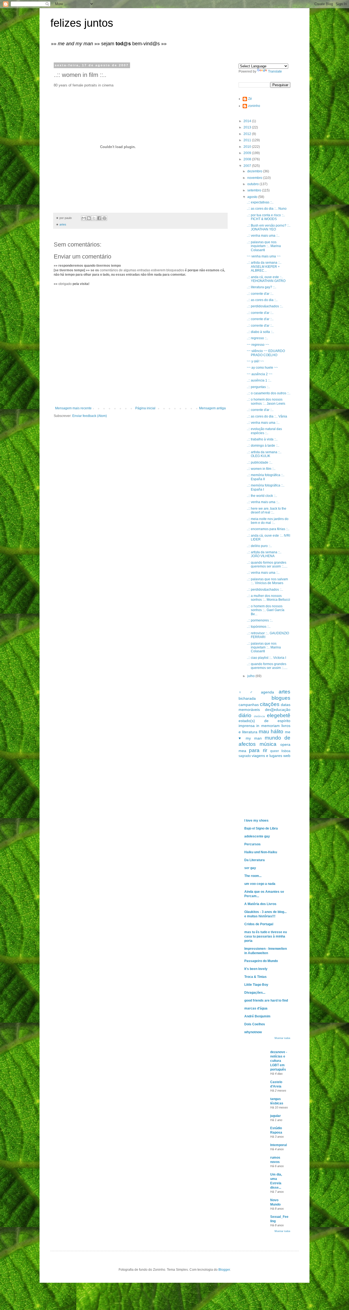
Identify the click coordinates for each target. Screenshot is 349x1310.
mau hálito (271, 731)
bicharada (247, 698)
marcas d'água (255, 1008)
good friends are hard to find (266, 1000)
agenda (267, 692)
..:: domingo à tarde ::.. (263, 445)
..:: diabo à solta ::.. (260, 332)
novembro (255, 178)
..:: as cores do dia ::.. (262, 300)
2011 (247, 140)
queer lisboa (280, 751)
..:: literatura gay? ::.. (261, 287)
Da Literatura (254, 860)
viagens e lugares (267, 755)
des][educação (277, 709)
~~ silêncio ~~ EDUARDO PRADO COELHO (266, 353)
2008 (247, 159)
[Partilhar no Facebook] (99, 218)
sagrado (245, 756)
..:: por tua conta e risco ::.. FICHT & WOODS (266, 217)
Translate (275, 71)
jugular (275, 1116)
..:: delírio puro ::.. (259, 546)
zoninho (254, 106)
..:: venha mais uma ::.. (263, 236)
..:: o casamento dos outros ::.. (268, 393)
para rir (258, 750)
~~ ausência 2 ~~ (259, 374)
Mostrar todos (282, 1038)
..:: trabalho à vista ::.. (262, 439)
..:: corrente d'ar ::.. (260, 294)
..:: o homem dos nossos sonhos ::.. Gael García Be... (265, 610)
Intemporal (278, 1145)
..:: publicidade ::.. (259, 462)
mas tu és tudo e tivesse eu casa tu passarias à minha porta (265, 936)
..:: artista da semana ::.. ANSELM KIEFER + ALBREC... (264, 266)
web (286, 755)
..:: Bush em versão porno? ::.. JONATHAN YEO (268, 227)
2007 (247, 166)
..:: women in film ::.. (261, 469)
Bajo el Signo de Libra (261, 828)
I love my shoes (256, 820)
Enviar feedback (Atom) (89, 416)
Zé (250, 99)
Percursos (252, 844)
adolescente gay (257, 836)
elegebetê (278, 715)
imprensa (247, 725)
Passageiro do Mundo (261, 961)
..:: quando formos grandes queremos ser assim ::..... (267, 564)
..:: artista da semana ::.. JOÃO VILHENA (264, 554)
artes (62, 224)
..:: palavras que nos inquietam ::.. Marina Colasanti (264, 246)
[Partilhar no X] (94, 218)
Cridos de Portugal (258, 924)
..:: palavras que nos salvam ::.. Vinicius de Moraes (267, 581)
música (268, 744)
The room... (252, 876)
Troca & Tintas (255, 977)
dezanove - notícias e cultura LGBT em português (278, 1060)
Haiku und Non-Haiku (260, 852)
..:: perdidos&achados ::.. (265, 306)
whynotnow (253, 1032)
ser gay (250, 868)
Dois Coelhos (254, 1024)
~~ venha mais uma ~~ (264, 256)
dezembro (255, 171)
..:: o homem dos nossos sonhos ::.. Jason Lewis (266, 401)
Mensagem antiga (212, 408)
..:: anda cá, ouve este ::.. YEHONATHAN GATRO (266, 279)
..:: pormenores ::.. (260, 620)
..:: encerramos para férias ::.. (268, 529)
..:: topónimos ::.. (258, 627)
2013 (247, 127)
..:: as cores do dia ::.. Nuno (267, 209)
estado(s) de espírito (264, 721)
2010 (247, 147)
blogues (281, 698)
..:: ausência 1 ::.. (259, 380)
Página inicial (145, 408)
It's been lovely (255, 969)
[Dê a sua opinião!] (89, 218)
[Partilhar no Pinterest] (104, 218)
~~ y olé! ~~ (255, 361)
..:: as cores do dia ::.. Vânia (267, 416)
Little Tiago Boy (256, 985)
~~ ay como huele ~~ (262, 367)
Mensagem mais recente (73, 408)
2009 (247, 153)
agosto (252, 197)
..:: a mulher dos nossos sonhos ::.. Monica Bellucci (268, 598)
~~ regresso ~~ (258, 345)
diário (245, 715)
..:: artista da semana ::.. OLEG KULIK (264, 454)
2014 (247, 121)
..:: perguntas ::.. (258, 387)
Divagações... (254, 992)
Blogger (224, 1270)
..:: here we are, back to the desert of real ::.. (266, 510)
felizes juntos (81, 23)
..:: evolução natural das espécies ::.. (264, 431)
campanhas (249, 704)
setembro (254, 190)
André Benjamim (257, 1016)
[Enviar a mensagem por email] (83, 218)
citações (269, 704)
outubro (253, 184)
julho (251, 676)
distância (259, 716)
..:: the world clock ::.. (262, 496)
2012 (247, 134)
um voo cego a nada (259, 884)
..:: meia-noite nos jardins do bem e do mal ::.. (267, 521)
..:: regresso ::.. (257, 338)
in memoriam (267, 725)
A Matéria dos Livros (260, 904)
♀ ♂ (247, 692)
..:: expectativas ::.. (260, 202)
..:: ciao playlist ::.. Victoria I (266, 658)
